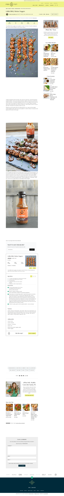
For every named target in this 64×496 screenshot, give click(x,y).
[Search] (57, 5)
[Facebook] (29, 488)
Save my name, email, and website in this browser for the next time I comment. (21, 463)
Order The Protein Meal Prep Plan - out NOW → (32, 0)
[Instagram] (31, 488)
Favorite (41, 14)
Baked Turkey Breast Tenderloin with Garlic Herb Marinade (53, 97)
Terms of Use (36, 493)
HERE (35, 173)
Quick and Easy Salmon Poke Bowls (17, 414)
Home (7, 8)
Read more (51, 37)
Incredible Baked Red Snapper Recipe (53, 88)
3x (35, 276)
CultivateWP (46, 493)
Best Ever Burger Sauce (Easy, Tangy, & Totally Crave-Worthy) (34, 416)
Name (9, 456)
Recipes (9, 8)
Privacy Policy (31, 493)
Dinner (51, 5)
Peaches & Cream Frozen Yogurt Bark (9, 414)
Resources (55, 3)
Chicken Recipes (17, 8)
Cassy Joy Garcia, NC (13, 14)
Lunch (47, 5)
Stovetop (32, 370)
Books (51, 3)
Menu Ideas (30, 490)
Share (48, 14)
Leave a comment (32, 333)
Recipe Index (47, 3)
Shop (35, 490)
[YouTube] (33, 488)
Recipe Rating (19, 443)
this (26, 177)
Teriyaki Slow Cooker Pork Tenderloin (46, 55)
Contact (42, 490)
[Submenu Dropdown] (53, 5)
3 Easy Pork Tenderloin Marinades (52, 81)
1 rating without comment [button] (20, 423)
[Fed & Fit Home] (11, 4)
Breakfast (41, 5)
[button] (8, 258)
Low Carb (18, 370)
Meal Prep (35, 5)
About (42, 3)
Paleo (27, 370)
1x (31, 276)
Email (9, 459)
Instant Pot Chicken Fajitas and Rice (46, 69)
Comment (10, 445)
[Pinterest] (35, 488)
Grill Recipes (12, 370)
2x (33, 276)
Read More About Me (29, 395)
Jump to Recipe (54, 14)
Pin (44, 14)
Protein (12, 8)
